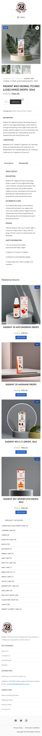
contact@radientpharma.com (18, 684)
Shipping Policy (7, 700)
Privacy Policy (7, 704)
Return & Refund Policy (10, 695)
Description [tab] (8, 163)
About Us (5, 651)
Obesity (4, 665)
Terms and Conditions (32, 728)
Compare (27, 101)
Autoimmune (6, 660)
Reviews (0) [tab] (23, 163)
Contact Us (6, 656)
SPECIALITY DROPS (26, 111)
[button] (21, 17)
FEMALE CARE (16, 111)
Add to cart (15, 102)
